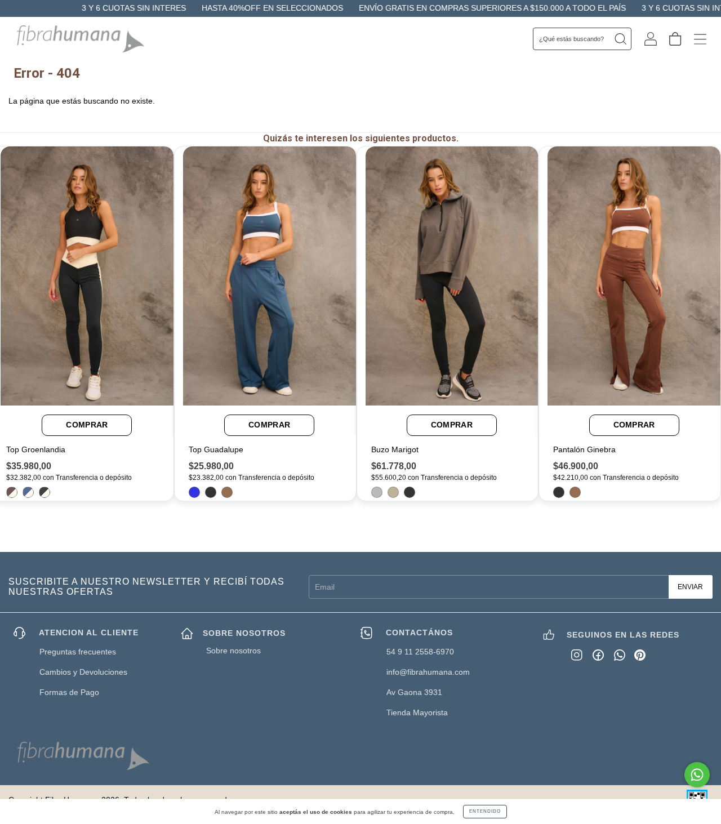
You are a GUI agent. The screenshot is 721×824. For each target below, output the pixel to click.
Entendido (485, 811)
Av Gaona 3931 (414, 692)
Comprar (87, 424)
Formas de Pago (69, 692)
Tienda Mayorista (417, 712)
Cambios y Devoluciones (83, 671)
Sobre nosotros (233, 650)
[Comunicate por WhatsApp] (697, 774)
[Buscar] (620, 39)
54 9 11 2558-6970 (420, 651)
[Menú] (700, 38)
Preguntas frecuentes (77, 651)
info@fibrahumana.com (428, 671)
